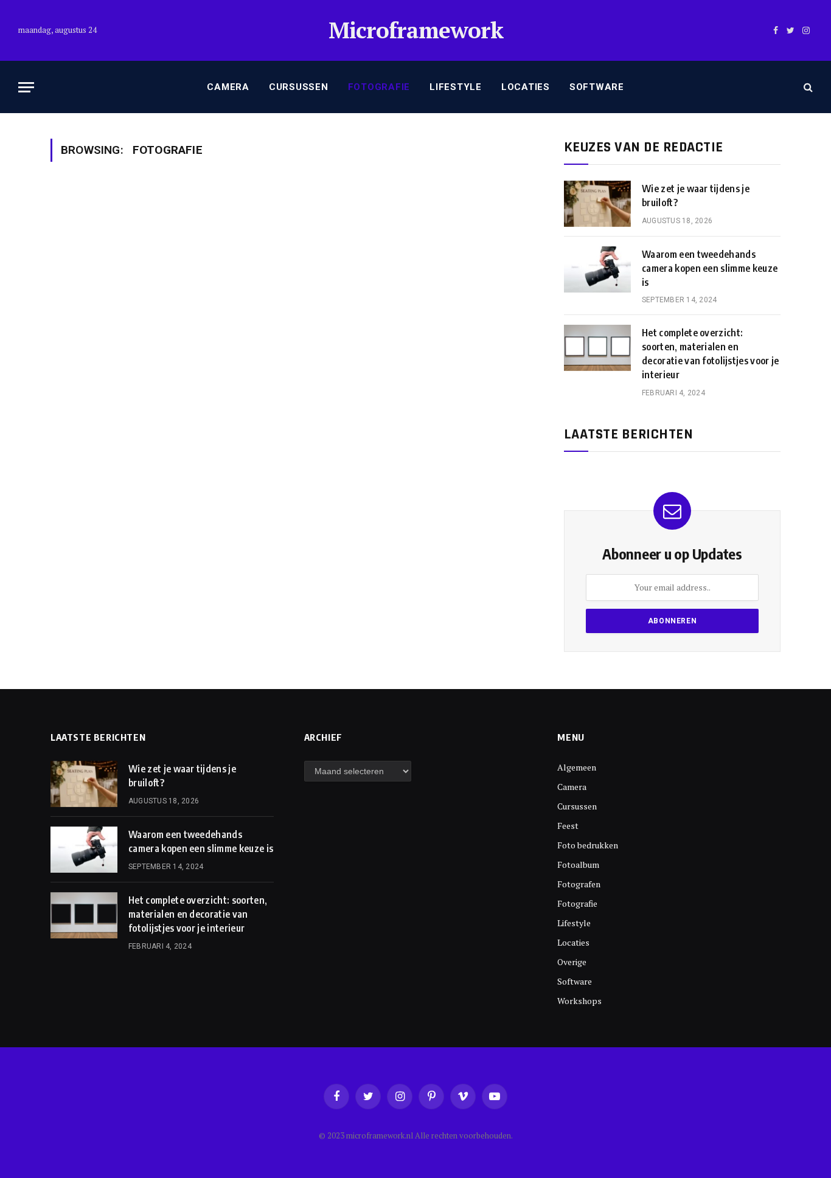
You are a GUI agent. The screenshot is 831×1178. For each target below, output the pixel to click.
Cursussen (299, 86)
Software (596, 86)
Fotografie (379, 86)
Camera (228, 86)
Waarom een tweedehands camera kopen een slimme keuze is (709, 268)
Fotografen (578, 884)
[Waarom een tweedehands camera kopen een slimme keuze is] (597, 269)
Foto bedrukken (587, 845)
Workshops (579, 1000)
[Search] (807, 87)
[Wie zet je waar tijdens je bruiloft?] (597, 204)
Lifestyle (455, 86)
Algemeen (576, 767)
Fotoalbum (578, 864)
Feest (568, 825)
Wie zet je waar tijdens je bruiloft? (695, 195)
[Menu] (26, 87)
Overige (571, 962)
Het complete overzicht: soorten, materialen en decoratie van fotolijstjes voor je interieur (710, 354)
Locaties (525, 86)
